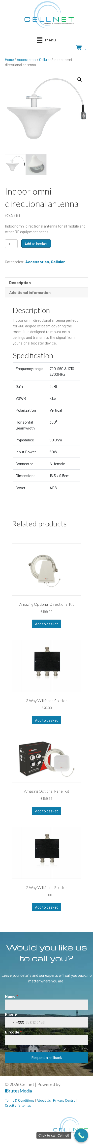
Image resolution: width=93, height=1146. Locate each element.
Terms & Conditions (19, 1100)
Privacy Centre (64, 1100)
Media (18, 1090)
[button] (79, 79)
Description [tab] (20, 282)
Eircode (13, 1032)
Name (11, 996)
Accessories (26, 59)
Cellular (45, 59)
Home (9, 59)
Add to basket (36, 243)
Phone (11, 1014)
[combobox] (14, 1022)
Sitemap (24, 1105)
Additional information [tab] (30, 292)
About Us (44, 1100)
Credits (10, 1105)
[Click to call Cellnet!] (81, 1135)
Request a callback (46, 1057)
